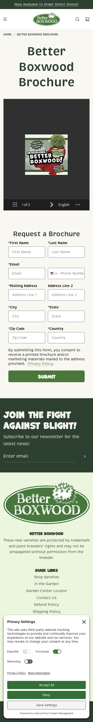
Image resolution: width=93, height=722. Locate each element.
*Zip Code (16, 328)
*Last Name (57, 243)
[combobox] (53, 273)
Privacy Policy (40, 363)
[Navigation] (5, 19)
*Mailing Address (22, 286)
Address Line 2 (60, 286)
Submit (46, 376)
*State (53, 307)
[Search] (77, 19)
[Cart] (87, 19)
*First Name (18, 243)
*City (12, 307)
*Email (13, 264)
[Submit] (85, 456)
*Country (55, 328)
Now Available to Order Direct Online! (46, 4)
